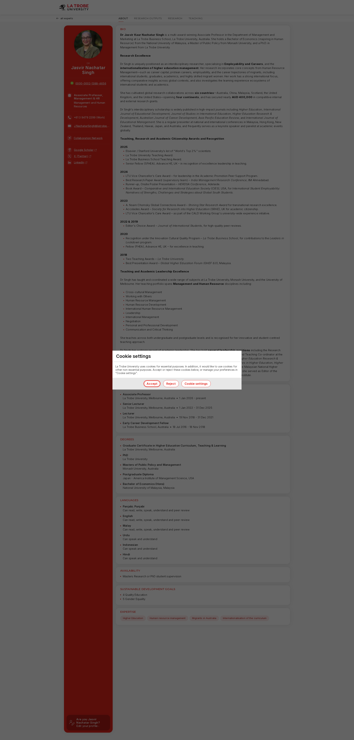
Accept (152, 383)
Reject (171, 383)
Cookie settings (196, 383)
